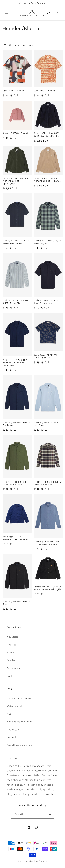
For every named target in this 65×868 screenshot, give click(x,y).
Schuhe (11, 660)
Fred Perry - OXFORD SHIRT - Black (16, 602)
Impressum (13, 729)
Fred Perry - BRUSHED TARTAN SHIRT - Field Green (48, 483)
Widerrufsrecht (15, 706)
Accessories (13, 668)
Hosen (10, 652)
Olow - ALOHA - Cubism (14, 90)
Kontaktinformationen (19, 721)
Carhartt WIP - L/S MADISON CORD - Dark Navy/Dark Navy (47, 134)
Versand (11, 737)
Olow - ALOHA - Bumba (44, 90)
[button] (7, 13)
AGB (9, 713)
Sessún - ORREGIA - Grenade (16, 133)
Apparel (11, 644)
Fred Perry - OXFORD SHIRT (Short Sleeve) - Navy (46, 301)
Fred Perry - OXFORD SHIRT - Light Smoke (47, 423)
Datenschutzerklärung (19, 697)
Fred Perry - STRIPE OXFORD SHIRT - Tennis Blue (16, 301)
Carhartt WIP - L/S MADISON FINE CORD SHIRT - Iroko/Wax (47, 179)
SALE (9, 676)
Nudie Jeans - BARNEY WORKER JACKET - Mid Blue (15, 538)
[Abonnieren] (50, 814)
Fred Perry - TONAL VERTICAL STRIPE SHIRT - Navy (16, 242)
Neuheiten (13, 636)
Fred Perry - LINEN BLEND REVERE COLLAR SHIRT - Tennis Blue (15, 363)
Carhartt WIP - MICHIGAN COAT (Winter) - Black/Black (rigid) (48, 588)
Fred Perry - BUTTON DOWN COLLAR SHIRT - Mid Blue (47, 543)
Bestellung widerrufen (19, 745)
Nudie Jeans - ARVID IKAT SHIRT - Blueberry (45, 356)
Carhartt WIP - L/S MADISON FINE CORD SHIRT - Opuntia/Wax (16, 181)
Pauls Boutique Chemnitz (36, 861)
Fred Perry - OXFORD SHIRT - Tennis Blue (16, 423)
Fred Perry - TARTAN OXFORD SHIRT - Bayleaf (47, 242)
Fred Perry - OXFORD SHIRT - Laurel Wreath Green (16, 483)
